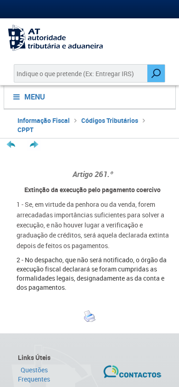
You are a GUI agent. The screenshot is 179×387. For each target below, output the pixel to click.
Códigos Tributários (109, 120)
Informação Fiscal (43, 120)
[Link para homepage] (89, 38)
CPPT (25, 129)
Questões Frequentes (34, 374)
